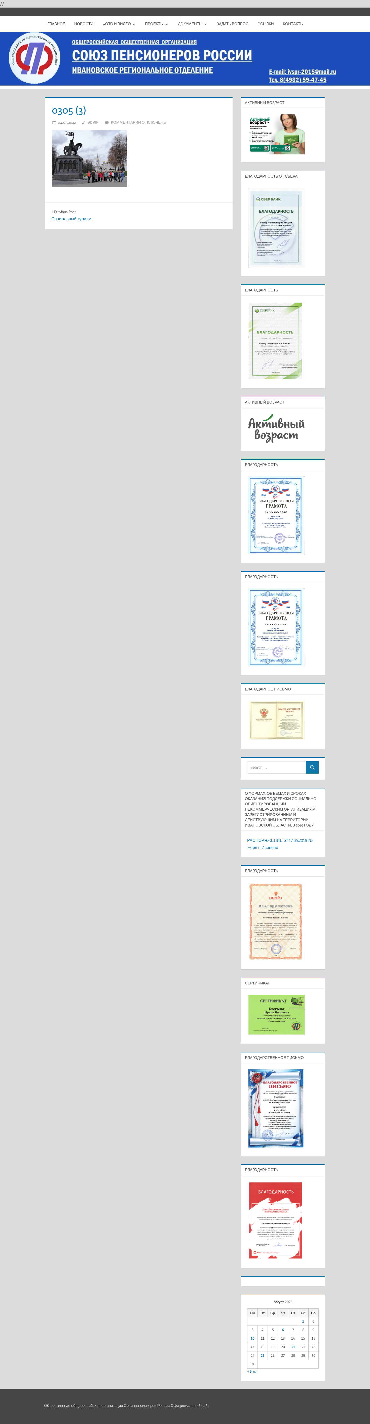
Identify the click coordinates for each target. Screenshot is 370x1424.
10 (252, 1338)
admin (93, 122)
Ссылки (265, 23)
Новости (83, 23)
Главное (56, 23)
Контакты (293, 23)
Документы (190, 23)
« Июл (252, 1371)
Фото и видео (116, 23)
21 (293, 1347)
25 (263, 1355)
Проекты (154, 23)
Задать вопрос (232, 23)
